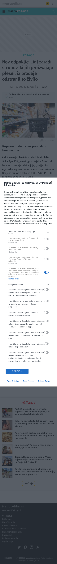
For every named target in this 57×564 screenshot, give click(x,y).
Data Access (28, 381)
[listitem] (28, 232)
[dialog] (28, 282)
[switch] (46, 239)
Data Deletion (13, 381)
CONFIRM (17, 371)
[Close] (51, 183)
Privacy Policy (44, 381)
